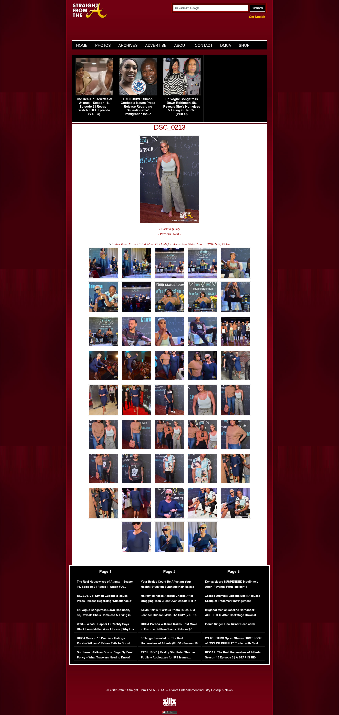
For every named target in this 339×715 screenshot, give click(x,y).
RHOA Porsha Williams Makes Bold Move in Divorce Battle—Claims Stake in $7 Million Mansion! (169, 629)
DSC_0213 (169, 127)
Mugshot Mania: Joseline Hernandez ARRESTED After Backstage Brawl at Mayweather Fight (230, 615)
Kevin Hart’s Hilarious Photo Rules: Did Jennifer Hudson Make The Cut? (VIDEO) (169, 612)
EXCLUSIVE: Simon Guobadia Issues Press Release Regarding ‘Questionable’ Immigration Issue (138, 106)
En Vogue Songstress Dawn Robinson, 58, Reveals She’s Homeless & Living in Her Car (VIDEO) (181, 106)
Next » (177, 234)
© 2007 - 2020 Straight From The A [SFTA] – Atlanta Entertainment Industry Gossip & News (170, 690)
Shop (244, 45)
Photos (103, 45)
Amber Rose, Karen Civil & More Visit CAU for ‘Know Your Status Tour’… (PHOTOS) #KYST (171, 244)
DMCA (225, 45)
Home (81, 45)
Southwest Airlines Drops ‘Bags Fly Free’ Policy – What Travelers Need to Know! (105, 654)
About (180, 45)
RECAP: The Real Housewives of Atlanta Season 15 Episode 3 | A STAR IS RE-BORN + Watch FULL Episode (233, 657)
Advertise (156, 45)
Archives (128, 45)
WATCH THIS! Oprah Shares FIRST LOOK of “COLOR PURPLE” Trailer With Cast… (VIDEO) (233, 643)
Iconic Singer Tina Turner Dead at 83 (230, 624)
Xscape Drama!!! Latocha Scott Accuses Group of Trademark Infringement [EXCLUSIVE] (232, 601)
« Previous (164, 234)
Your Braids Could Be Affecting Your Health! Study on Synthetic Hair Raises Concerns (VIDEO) (167, 587)
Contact (204, 45)
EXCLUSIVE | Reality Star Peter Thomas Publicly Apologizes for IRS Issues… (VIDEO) (168, 657)
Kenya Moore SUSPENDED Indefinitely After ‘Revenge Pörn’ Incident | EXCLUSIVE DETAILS (231, 587)
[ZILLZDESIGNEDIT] (169, 705)
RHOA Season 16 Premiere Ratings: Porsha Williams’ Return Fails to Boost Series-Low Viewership (103, 643)
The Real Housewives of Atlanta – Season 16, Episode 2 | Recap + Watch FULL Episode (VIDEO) (94, 106)
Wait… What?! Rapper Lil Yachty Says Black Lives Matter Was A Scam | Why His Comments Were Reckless (105, 629)
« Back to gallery (169, 229)
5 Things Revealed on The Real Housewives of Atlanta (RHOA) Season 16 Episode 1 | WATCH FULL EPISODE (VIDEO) (169, 645)
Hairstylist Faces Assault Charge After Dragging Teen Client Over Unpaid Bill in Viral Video (168, 601)
